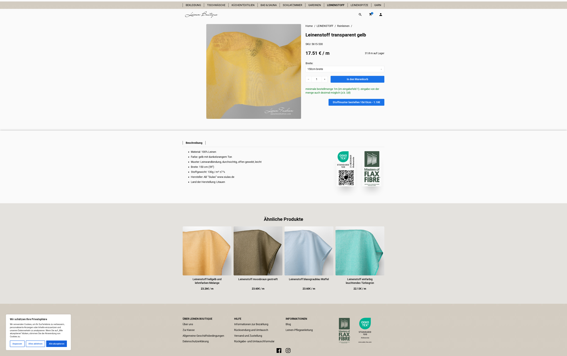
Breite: (309, 63)
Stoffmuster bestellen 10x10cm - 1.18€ (356, 102)
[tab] (194, 143)
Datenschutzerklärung (196, 341)
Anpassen (17, 344)
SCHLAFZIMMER (292, 5)
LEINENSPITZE (359, 5)
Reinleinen (343, 25)
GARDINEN (314, 5)
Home (309, 25)
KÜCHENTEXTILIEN (243, 5)
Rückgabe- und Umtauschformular (254, 341)
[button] (370, 14)
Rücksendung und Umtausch (251, 329)
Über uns (188, 324)
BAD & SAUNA (269, 5)
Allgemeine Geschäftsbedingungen (203, 335)
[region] (38, 332)
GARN (377, 5)
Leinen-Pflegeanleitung (299, 329)
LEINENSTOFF (335, 5)
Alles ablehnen (35, 344)
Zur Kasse (189, 329)
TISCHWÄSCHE (216, 5)
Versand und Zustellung (248, 335)
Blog (288, 324)
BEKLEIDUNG (193, 5)
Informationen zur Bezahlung (251, 324)
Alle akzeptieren (56, 344)
